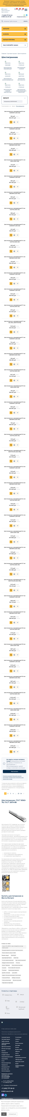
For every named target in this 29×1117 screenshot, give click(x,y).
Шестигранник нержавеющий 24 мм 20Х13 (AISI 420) (14, 532)
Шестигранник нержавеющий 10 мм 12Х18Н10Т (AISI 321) (14, 128)
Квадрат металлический (8, 962)
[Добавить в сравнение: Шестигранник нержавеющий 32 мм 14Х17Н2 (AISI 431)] (14, 703)
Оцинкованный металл (7, 1056)
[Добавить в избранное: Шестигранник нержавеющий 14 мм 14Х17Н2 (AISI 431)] (17, 251)
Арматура (13, 955)
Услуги (6, 34)
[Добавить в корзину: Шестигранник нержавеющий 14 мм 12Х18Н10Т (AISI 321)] (11, 283)
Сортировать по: (6, 106)
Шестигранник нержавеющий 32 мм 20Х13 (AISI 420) (14, 709)
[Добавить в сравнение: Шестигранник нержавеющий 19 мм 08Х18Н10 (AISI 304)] (14, 428)
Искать (25, 21)
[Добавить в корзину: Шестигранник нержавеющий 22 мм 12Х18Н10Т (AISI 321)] (11, 477)
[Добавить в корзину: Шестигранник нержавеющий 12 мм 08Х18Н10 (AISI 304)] (11, 202)
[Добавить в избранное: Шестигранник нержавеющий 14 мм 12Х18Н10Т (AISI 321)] (17, 283)
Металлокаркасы (6, 1071)
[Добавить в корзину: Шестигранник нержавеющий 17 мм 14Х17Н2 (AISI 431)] (11, 315)
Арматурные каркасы (14, 970)
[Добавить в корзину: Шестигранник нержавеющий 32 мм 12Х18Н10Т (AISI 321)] (11, 735)
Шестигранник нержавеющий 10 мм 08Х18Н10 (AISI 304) (14, 144)
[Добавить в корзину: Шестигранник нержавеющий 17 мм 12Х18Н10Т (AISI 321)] (11, 348)
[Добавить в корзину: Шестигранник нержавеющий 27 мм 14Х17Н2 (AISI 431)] (11, 574)
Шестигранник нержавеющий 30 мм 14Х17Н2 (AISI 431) (14, 628)
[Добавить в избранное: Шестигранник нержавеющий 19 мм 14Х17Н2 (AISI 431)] (17, 380)
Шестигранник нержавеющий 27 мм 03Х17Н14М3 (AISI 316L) (14, 580)
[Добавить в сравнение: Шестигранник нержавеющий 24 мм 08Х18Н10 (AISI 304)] (14, 558)
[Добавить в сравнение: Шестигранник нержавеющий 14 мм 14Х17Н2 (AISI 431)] (14, 251)
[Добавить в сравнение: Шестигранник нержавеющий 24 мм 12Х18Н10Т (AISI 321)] (14, 525)
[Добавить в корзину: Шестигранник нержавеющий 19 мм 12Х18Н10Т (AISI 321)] (11, 412)
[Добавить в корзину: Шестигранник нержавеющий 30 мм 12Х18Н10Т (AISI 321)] (11, 671)
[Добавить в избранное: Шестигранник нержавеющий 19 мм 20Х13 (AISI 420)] (17, 396)
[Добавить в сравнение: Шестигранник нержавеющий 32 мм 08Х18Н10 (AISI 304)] (14, 751)
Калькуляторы (9, 39)
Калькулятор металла (20, 1057)
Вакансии (17, 1055)
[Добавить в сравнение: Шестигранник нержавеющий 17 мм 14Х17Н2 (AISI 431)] (14, 315)
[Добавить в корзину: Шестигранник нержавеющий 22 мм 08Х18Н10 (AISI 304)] (11, 493)
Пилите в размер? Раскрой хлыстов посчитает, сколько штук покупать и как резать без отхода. (13, 777)
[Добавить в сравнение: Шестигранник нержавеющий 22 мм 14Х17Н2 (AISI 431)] (14, 445)
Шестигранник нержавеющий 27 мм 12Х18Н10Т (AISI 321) (14, 596)
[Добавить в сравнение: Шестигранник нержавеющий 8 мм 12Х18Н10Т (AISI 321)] (14, 122)
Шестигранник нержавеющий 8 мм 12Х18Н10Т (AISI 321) (14, 112)
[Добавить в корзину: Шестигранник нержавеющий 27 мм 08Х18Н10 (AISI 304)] (11, 622)
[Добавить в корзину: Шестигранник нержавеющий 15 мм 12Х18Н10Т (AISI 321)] (11, 299)
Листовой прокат (6, 1039)
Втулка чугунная (17, 980)
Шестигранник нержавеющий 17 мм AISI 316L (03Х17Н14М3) (14, 322)
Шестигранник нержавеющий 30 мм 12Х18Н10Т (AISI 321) (14, 661)
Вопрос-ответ (18, 1049)
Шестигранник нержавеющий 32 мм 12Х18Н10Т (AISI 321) (14, 725)
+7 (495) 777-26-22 (7, 15)
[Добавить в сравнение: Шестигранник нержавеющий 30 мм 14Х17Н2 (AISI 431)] (14, 638)
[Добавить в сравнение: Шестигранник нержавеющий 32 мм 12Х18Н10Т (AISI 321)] (14, 735)
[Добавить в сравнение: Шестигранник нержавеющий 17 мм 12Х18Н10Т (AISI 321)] (14, 348)
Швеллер (16, 957)
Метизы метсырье (6, 1048)
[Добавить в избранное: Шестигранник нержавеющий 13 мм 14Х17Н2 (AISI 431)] (17, 219)
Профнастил (5, 1064)
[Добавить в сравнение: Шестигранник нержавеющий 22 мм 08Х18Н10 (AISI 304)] (14, 493)
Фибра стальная (16, 977)
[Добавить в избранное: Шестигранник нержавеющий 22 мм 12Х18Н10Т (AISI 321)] (17, 477)
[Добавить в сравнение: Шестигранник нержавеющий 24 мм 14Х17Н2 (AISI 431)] (14, 509)
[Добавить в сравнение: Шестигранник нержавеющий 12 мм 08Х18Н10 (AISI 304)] (14, 202)
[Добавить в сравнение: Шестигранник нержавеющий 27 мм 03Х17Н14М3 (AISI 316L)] (14, 590)
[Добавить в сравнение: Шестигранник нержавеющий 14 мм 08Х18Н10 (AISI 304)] (14, 267)
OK (4, 1114)
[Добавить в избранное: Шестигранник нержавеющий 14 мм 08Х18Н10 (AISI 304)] (17, 267)
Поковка (4, 970)
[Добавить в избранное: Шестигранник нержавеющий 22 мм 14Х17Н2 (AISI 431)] (17, 445)
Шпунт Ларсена (6, 965)
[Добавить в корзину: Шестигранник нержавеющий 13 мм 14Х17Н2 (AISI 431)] (11, 219)
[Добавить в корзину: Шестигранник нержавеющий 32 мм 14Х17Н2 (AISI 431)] (11, 703)
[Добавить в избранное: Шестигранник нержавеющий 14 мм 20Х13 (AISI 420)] (17, 170)
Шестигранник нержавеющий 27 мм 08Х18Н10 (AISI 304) (14, 612)
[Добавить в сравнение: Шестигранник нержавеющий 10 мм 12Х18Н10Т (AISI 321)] (14, 138)
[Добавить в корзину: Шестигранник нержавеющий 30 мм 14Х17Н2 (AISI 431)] (11, 638)
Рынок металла (19, 1043)
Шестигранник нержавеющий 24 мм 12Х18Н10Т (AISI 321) (14, 515)
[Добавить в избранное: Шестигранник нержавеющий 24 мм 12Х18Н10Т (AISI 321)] (17, 525)
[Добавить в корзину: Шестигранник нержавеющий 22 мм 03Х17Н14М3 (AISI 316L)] (11, 461)
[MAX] (3, 1095)
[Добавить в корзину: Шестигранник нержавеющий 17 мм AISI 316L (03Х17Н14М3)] (11, 332)
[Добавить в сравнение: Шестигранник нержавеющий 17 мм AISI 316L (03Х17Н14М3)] (14, 332)
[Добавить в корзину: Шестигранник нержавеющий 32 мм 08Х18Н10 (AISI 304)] (11, 751)
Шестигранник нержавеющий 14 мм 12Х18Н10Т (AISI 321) (14, 273)
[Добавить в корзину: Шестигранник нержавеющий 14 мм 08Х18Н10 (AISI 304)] (11, 267)
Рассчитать (14, 771)
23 (18, 793)
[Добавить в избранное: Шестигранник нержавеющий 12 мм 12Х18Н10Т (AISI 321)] (17, 186)
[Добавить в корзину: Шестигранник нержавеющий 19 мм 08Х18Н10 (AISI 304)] (11, 428)
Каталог (6, 28)
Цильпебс (14, 972)
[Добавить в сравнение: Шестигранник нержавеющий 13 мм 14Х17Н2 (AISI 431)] (14, 219)
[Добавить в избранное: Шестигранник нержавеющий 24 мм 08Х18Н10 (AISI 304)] (17, 558)
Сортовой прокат (6, 1037)
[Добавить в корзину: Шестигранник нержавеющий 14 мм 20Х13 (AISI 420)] (11, 170)
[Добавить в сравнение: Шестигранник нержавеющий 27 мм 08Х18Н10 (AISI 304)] (14, 622)
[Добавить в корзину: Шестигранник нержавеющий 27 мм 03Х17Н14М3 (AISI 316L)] (11, 590)
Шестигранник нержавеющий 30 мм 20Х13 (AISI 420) (14, 645)
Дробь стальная (6, 972)
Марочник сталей (19, 1061)
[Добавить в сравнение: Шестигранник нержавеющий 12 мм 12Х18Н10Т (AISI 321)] (14, 186)
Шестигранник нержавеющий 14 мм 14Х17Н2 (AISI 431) (14, 241)
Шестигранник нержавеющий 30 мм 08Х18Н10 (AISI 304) (14, 677)
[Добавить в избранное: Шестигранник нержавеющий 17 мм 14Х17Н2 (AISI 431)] (17, 315)
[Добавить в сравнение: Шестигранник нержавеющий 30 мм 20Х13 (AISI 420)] (14, 654)
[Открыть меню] (25, 9)
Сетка (3, 1060)
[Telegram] (26, 15)
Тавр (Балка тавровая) (7, 982)
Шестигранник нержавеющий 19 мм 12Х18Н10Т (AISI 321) (14, 402)
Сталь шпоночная (6, 980)
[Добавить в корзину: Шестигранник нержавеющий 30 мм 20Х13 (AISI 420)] (11, 654)
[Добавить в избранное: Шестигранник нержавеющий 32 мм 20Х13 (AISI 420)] (17, 719)
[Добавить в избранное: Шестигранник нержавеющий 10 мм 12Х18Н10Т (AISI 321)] (17, 138)
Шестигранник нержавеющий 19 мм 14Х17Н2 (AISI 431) (14, 370)
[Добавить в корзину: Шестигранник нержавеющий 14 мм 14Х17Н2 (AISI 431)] (11, 251)
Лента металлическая (17, 965)
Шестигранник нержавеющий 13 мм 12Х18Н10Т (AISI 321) (14, 225)
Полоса (18, 962)
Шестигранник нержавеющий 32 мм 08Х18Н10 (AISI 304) (14, 741)
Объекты (17, 1051)
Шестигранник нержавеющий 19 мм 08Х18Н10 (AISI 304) (14, 419)
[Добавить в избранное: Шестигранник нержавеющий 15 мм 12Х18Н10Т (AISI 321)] (17, 299)
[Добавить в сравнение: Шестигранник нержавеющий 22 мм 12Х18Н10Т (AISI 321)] (14, 477)
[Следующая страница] (24, 793)
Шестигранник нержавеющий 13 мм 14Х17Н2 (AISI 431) (14, 209)
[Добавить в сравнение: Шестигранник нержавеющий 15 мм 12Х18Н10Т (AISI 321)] (14, 299)
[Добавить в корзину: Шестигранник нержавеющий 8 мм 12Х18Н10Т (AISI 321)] (11, 122)
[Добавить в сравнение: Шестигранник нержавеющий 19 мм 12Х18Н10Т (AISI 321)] (14, 412)
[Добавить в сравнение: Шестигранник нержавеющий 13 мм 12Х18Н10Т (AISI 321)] (14, 235)
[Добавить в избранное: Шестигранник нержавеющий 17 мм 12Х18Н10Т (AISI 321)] (17, 348)
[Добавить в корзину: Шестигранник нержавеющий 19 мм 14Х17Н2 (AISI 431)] (11, 380)
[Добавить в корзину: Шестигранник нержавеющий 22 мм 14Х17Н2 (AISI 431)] (11, 445)
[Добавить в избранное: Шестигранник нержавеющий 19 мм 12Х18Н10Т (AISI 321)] (17, 412)
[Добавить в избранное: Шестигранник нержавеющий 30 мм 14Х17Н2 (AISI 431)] (17, 638)
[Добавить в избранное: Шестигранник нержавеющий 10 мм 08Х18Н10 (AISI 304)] (17, 154)
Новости (17, 1039)
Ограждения (5, 1052)
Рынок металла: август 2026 (9, 952)
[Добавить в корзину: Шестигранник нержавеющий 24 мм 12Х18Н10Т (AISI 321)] (11, 525)
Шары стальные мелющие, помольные (11, 975)
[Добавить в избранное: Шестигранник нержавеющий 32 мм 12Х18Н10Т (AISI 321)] (17, 735)
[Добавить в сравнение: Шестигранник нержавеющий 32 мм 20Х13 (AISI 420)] (14, 719)
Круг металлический (21, 960)
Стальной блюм (6, 977)
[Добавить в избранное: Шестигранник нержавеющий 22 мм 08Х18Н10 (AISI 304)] (17, 493)
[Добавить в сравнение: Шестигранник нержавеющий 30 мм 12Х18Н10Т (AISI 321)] (14, 671)
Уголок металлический (7, 960)
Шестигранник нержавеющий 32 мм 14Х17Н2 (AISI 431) (14, 693)
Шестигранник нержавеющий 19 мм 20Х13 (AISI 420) (14, 386)
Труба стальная (5, 1041)
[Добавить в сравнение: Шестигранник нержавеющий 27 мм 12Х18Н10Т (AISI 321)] (14, 606)
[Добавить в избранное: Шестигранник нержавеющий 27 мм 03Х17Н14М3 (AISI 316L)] (17, 590)
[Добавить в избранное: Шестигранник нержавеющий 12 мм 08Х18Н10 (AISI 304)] (17, 202)
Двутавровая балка (6, 957)
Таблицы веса (18, 1059)
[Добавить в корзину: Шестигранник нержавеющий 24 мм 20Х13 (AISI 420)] (11, 541)
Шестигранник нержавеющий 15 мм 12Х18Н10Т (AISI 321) (14, 289)
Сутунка (4, 967)
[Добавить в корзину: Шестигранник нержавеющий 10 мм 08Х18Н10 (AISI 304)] (11, 154)
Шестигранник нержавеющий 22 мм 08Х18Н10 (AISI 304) (14, 483)
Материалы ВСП (6, 1066)
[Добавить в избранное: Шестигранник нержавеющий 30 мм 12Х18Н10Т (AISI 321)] (17, 671)
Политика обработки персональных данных (14, 1034)
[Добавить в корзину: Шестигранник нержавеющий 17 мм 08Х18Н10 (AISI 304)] (11, 364)
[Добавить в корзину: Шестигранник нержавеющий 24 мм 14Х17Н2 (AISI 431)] (11, 509)
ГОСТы (17, 1053)
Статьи (17, 1041)
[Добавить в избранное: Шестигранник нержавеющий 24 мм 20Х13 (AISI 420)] (17, 541)
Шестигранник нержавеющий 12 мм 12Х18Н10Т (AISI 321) (14, 176)
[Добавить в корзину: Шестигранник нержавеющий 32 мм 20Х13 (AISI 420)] (11, 719)
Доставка (17, 1045)
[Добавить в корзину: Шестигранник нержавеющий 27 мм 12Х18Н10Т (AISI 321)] (11, 606)
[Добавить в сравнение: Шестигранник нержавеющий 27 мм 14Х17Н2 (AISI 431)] (14, 574)
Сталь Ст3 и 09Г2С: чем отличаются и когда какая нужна (12, 947)
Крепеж (4, 1050)
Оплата (17, 1047)
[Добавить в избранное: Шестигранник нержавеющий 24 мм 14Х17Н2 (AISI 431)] (17, 509)
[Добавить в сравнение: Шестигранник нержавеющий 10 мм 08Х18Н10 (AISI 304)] (14, 154)
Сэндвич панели (6, 1054)
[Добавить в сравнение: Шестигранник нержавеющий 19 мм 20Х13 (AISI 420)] (14, 396)
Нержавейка (5, 1058)
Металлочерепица (6, 1062)
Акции (16, 1063)
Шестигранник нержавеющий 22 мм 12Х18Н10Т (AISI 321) (14, 467)
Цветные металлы (6, 1046)
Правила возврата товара (19, 1066)
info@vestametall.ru (21, 16)
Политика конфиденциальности (11, 1032)
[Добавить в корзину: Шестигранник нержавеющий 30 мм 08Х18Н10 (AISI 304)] (11, 687)
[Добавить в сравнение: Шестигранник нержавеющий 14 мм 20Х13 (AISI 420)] (14, 170)
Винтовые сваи (5, 1069)
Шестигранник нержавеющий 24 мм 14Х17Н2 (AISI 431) (14, 499)
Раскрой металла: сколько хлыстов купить (12, 950)
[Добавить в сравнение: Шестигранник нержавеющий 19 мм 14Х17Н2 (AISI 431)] (14, 380)
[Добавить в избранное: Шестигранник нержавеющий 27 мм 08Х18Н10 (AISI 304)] (17, 622)
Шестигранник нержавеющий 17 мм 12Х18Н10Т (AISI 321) (14, 338)
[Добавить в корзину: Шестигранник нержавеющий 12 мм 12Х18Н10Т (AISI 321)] (11, 186)
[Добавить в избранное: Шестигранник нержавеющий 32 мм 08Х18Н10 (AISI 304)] (17, 751)
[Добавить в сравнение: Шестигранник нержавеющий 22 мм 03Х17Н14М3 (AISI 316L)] (14, 461)
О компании (18, 1037)
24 (21, 793)
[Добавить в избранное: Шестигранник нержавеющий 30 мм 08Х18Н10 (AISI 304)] (17, 687)
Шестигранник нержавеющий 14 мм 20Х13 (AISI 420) (14, 160)
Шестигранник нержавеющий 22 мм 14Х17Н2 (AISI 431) (14, 435)
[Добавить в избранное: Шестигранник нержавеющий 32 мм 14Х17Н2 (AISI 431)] (17, 703)
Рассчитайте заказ (10, 45)
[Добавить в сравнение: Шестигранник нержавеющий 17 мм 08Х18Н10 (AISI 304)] (14, 364)
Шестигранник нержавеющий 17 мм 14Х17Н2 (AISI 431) (14, 306)
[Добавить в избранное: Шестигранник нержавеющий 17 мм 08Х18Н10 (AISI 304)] (17, 364)
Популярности (20, 106)
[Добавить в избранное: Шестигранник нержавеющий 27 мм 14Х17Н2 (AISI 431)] (17, 574)
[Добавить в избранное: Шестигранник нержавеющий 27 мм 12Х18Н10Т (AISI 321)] (17, 606)
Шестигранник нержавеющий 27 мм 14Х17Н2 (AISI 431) (14, 564)
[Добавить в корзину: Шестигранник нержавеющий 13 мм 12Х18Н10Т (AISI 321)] (11, 235)
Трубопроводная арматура (6, 1044)
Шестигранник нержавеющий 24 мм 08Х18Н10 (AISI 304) (14, 548)
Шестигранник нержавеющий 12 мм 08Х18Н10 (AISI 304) (14, 193)
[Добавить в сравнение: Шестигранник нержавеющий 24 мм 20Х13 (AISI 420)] (14, 541)
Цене (13, 106)
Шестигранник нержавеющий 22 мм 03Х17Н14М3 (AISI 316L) (14, 451)
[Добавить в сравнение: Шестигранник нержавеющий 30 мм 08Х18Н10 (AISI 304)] (14, 687)
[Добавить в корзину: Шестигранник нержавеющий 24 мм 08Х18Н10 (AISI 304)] (11, 558)
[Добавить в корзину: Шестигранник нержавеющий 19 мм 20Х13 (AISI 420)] (11, 396)
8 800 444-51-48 (6, 16)
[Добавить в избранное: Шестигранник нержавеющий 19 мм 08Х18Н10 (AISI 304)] (17, 428)
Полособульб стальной (14, 967)
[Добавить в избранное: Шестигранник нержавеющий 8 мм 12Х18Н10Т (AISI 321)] (17, 122)
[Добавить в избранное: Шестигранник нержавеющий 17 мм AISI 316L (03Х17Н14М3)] (17, 332)
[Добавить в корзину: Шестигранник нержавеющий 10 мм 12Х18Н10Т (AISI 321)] (11, 138)
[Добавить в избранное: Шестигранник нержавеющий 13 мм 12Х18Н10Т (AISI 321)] (17, 235)
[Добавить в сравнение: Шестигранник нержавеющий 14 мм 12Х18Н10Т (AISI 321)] (14, 283)
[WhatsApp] (24, 15)
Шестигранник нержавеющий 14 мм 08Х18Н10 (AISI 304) (14, 257)
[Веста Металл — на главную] (7, 10)
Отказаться (12, 1114)
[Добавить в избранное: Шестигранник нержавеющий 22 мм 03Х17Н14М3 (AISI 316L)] (17, 461)
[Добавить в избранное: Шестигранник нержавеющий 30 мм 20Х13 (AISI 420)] (17, 654)
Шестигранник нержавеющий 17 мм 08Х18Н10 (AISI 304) (14, 354)
